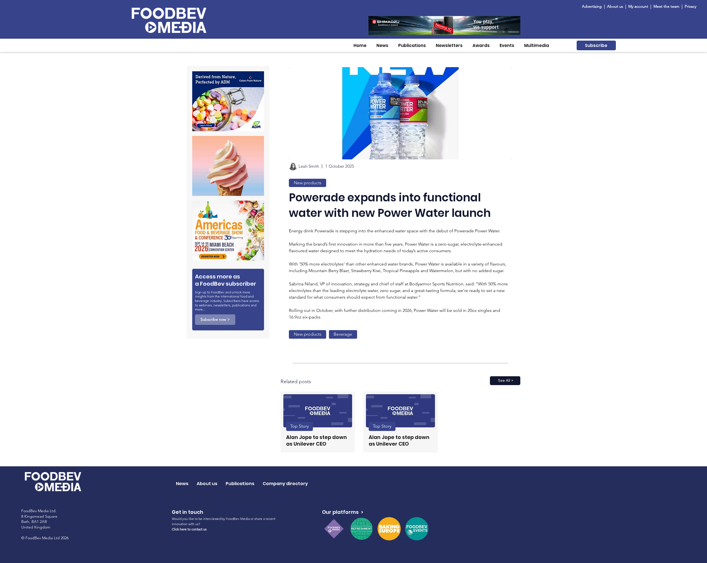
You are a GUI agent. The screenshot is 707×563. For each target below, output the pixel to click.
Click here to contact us (189, 529)
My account (638, 6)
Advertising (593, 6)
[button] (382, 45)
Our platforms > (342, 512)
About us (615, 6)
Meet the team (667, 6)
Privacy (690, 6)
